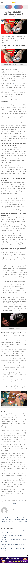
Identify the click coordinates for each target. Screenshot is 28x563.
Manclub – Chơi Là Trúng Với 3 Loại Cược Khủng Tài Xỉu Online (21, 519)
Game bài (20, 500)
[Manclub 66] (14, 2)
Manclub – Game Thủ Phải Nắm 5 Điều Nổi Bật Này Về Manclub (7, 519)
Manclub (7, 36)
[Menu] (2, 2)
